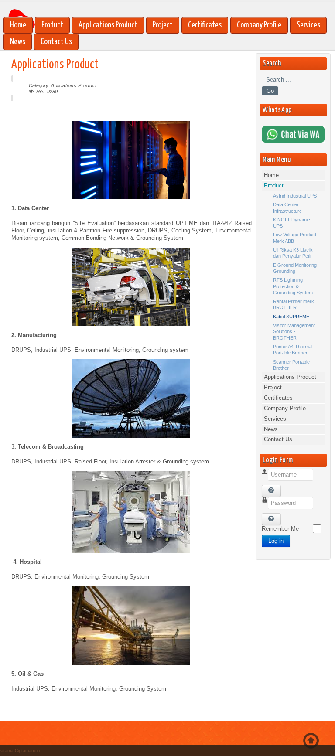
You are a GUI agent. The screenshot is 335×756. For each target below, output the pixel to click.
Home (18, 25)
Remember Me (280, 528)
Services (308, 25)
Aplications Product (73, 85)
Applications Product (108, 25)
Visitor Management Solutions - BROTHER (294, 332)
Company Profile (259, 25)
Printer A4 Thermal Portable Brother (292, 349)
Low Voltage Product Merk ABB (294, 237)
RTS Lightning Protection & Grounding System (293, 286)
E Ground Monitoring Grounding (295, 268)
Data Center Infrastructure (287, 207)
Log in (276, 541)
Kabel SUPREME (291, 316)
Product (52, 25)
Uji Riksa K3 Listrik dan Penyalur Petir (293, 253)
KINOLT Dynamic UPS (291, 222)
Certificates (205, 25)
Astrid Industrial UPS (295, 195)
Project (163, 25)
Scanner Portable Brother (291, 365)
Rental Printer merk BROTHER (293, 304)
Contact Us (56, 41)
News (17, 41)
